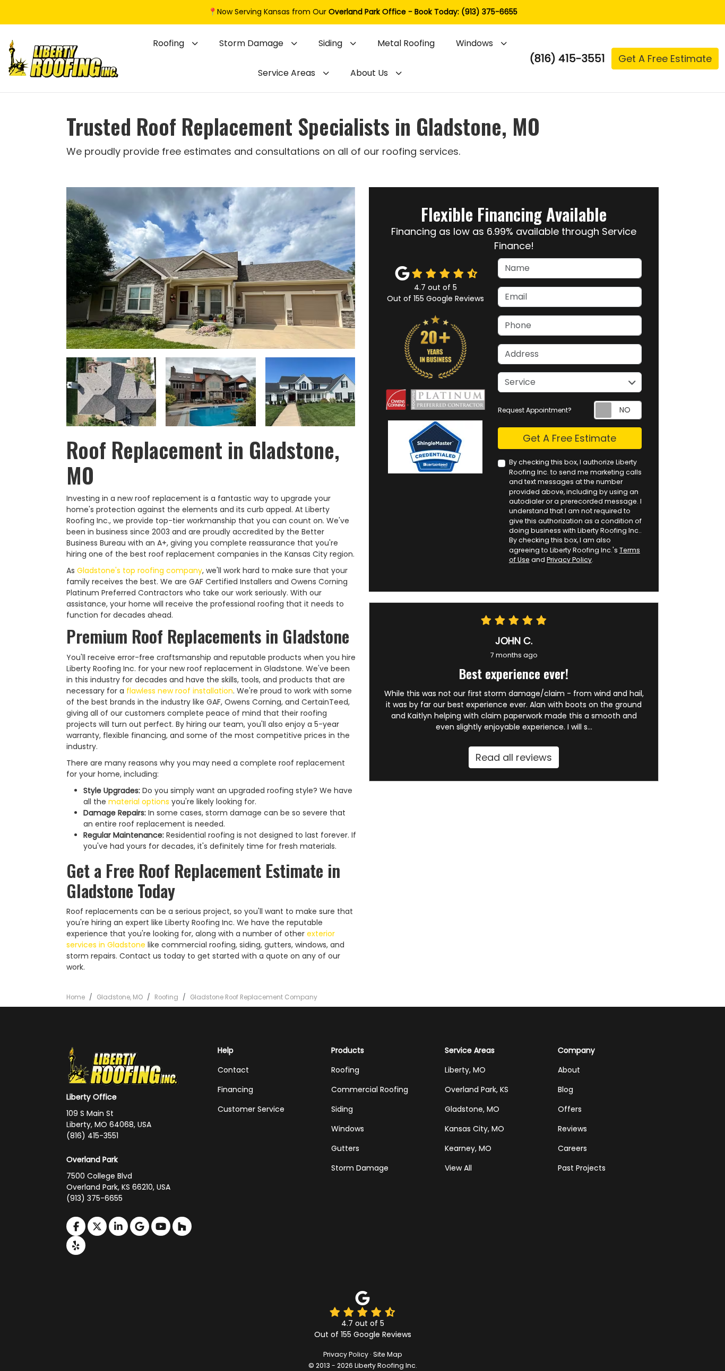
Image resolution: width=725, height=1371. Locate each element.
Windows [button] (474, 43)
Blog (565, 1089)
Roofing (345, 1070)
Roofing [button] (168, 43)
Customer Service (251, 1109)
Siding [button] (330, 43)
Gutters (345, 1148)
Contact (233, 1070)
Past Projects (582, 1168)
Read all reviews (514, 757)
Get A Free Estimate (665, 58)
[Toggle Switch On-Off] (617, 410)
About (569, 1070)
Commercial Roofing (369, 1089)
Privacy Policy (569, 559)
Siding (342, 1109)
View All (458, 1168)
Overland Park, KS (476, 1089)
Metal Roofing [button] (406, 43)
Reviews (572, 1128)
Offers (570, 1109)
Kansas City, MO (474, 1128)
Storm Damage (360, 1168)
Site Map (387, 1354)
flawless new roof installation (179, 691)
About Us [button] (369, 73)
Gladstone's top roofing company (139, 570)
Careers (572, 1148)
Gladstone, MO (472, 1109)
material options (138, 801)
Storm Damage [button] (251, 43)
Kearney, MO (468, 1148)
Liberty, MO (465, 1070)
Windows (347, 1128)
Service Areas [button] (286, 73)
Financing (235, 1089)
